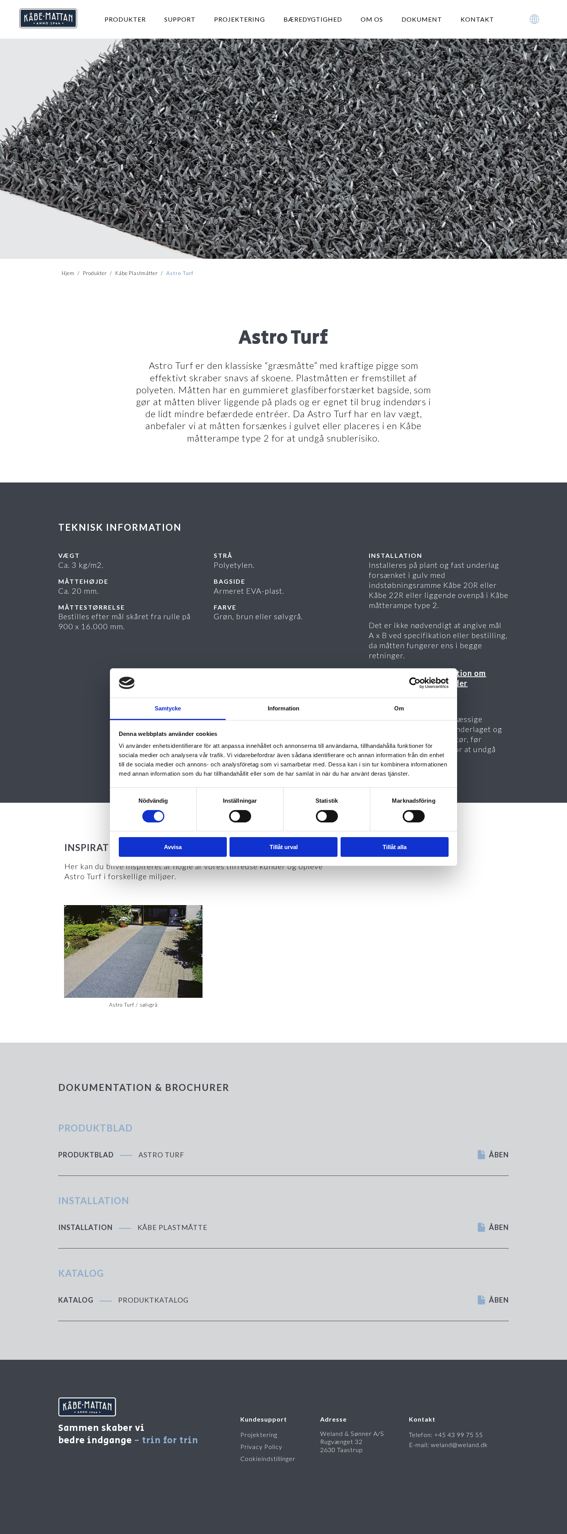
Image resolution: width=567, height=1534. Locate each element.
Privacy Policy (261, 1446)
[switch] (240, 816)
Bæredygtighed (313, 19)
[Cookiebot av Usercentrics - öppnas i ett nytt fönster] (415, 683)
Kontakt (477, 19)
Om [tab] (399, 708)
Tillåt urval (284, 847)
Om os (372, 19)
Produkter (125, 19)
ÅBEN (499, 1154)
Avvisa (173, 847)
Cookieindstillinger (267, 1458)
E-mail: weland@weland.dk (448, 1444)
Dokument (422, 19)
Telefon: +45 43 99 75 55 (446, 1434)
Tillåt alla (395, 847)
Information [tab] (283, 708)
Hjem (68, 273)
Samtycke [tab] (168, 708)
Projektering (239, 19)
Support (180, 19)
